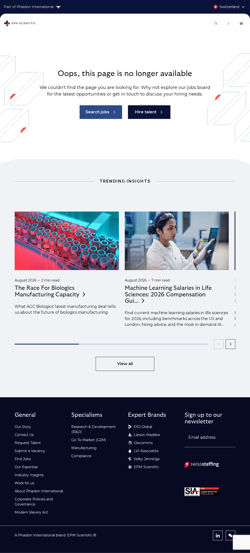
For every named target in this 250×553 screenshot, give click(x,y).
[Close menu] (241, 23)
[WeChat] (230, 535)
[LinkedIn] (218, 535)
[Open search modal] (216, 23)
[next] (230, 344)
